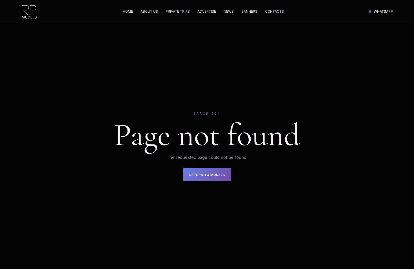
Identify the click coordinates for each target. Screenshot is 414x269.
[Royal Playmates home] (29, 11)
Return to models (207, 175)
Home (128, 11)
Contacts (274, 11)
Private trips (178, 11)
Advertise (206, 11)
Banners (249, 11)
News (229, 11)
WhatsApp (383, 11)
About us (149, 11)
